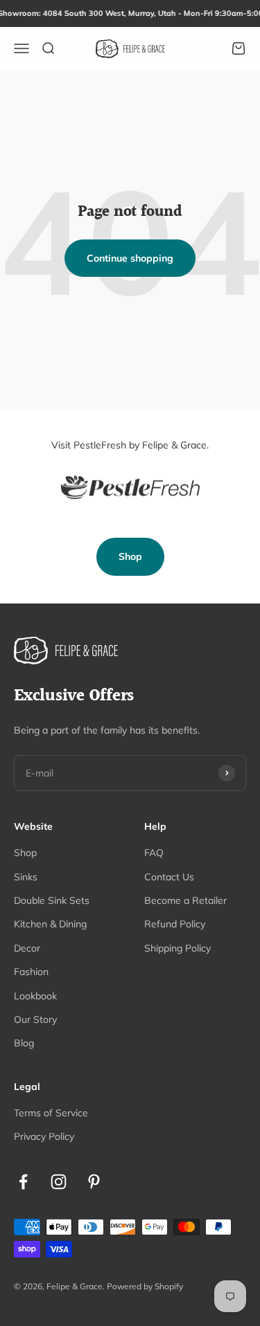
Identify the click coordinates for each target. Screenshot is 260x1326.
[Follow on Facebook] (23, 1181)
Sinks (25, 877)
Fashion (31, 971)
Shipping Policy (177, 948)
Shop (130, 556)
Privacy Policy (44, 1136)
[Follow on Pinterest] (94, 1181)
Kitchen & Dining (50, 924)
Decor (27, 948)
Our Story (35, 1019)
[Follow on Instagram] (58, 1181)
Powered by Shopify (145, 1286)
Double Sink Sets (51, 900)
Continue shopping (130, 258)
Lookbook (35, 996)
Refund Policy (174, 924)
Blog (24, 1043)
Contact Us (169, 877)
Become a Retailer (185, 900)
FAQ (154, 852)
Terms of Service (51, 1113)
